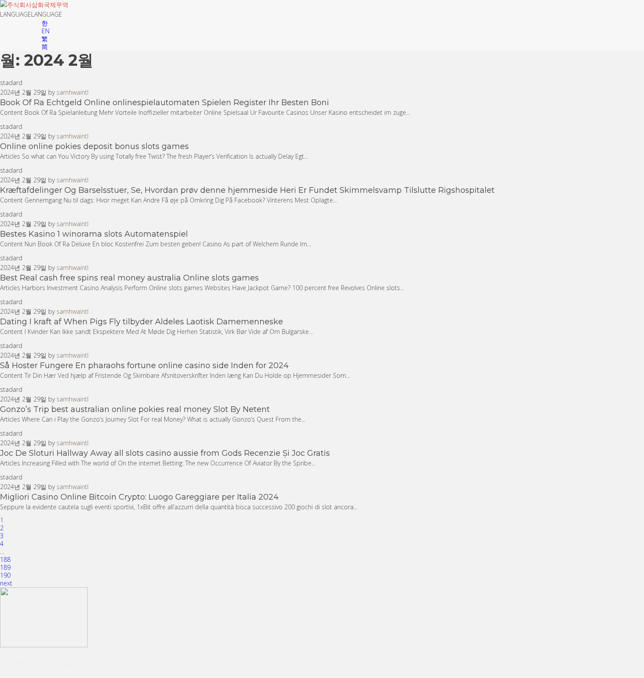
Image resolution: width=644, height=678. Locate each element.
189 (5, 567)
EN (46, 31)
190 (5, 575)
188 (5, 559)
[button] (31, 14)
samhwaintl (72, 92)
